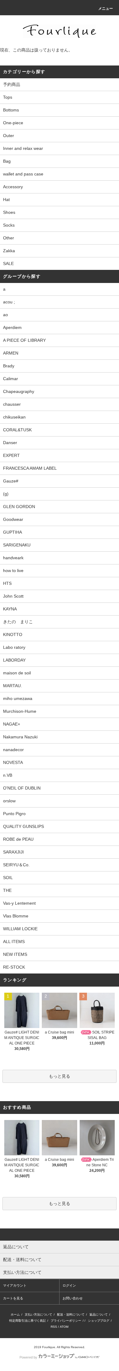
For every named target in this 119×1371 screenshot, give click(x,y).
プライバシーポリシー (66, 1320)
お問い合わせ (73, 1298)
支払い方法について (38, 1314)
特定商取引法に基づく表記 (27, 1320)
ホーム (15, 1314)
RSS (54, 1326)
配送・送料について (71, 1314)
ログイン (69, 1285)
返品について (98, 1314)
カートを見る (13, 1298)
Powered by (28, 1357)
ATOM (64, 1326)
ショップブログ (98, 1320)
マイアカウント (15, 1285)
